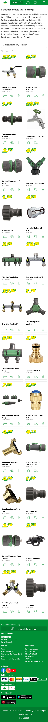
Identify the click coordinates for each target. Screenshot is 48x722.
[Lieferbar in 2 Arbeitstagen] (12, 95)
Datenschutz (18, 710)
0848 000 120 (6, 637)
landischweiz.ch (25, 714)
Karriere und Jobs (31, 649)
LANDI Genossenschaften (34, 661)
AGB (2, 656)
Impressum (6, 710)
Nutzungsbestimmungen (36, 710)
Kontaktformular (7, 642)
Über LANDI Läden (32, 654)
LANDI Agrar (29, 656)
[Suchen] (21, 2)
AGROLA (28, 659)
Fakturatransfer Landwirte (10, 659)
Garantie (4, 649)
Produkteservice (7, 651)
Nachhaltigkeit (30, 651)
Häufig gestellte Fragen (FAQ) (11, 654)
